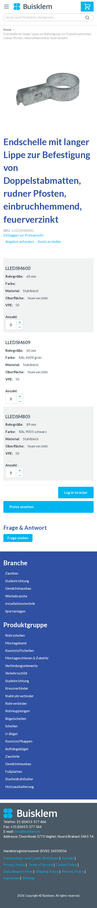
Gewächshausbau (18, 588)
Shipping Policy (47, 871)
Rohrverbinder (16, 703)
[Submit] (87, 17)
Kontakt (68, 858)
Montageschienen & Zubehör (27, 658)
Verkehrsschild (16, 673)
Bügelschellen (15, 718)
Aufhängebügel (16, 749)
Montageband (15, 643)
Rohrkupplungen (17, 711)
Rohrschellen (15, 635)
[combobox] (48, 17)
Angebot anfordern (19, 241)
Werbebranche (16, 596)
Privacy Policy (14, 865)
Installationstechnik (20, 603)
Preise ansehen (21, 507)
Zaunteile (12, 756)
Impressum (11, 878)
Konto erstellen (49, 241)
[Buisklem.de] (34, 6)
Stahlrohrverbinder (19, 696)
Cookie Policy (66, 865)
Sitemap (29, 878)
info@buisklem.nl (27, 831)
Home (7, 29)
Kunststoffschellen (19, 650)
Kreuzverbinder (16, 688)
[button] (19, 322)
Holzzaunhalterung (19, 787)
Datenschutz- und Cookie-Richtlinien (31, 858)
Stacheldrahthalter (19, 779)
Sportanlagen (15, 611)
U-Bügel (11, 734)
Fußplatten (13, 771)
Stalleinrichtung (17, 581)
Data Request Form (17, 871)
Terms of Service (40, 865)
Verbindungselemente (21, 666)
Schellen (11, 726)
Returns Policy (73, 871)
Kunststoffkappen (18, 741)
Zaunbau (11, 573)
